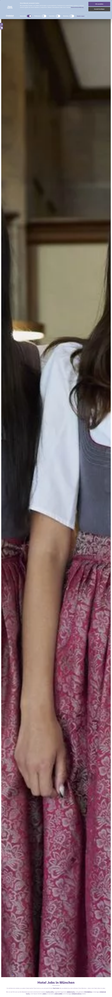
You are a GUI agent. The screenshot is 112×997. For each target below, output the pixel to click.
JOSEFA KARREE (58, 994)
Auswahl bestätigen (99, 9)
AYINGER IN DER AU (76, 994)
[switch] (44, 16)
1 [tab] (12, 974)
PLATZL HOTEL (50, 992)
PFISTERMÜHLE (88, 992)
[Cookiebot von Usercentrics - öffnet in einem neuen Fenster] (10, 16)
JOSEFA (44, 994)
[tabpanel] (56, 488)
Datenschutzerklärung (77, 7)
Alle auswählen (99, 4)
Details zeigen (80, 16)
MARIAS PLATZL (71, 992)
